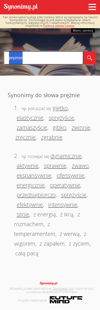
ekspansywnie (34, 175)
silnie (23, 214)
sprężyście (61, 117)
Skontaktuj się (63, 288)
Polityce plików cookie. (59, 25)
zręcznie (25, 137)
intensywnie (62, 204)
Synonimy (50, 283)
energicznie (31, 185)
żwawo (80, 165)
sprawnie (55, 165)
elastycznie (30, 117)
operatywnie (65, 185)
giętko (60, 108)
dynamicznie (66, 155)
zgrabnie (52, 137)
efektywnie (30, 204)
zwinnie (81, 127)
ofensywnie (70, 175)
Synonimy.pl (21, 7)
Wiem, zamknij (83, 30)
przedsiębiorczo (36, 194)
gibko (59, 127)
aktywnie (27, 165)
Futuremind (66, 299)
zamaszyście (32, 127)
